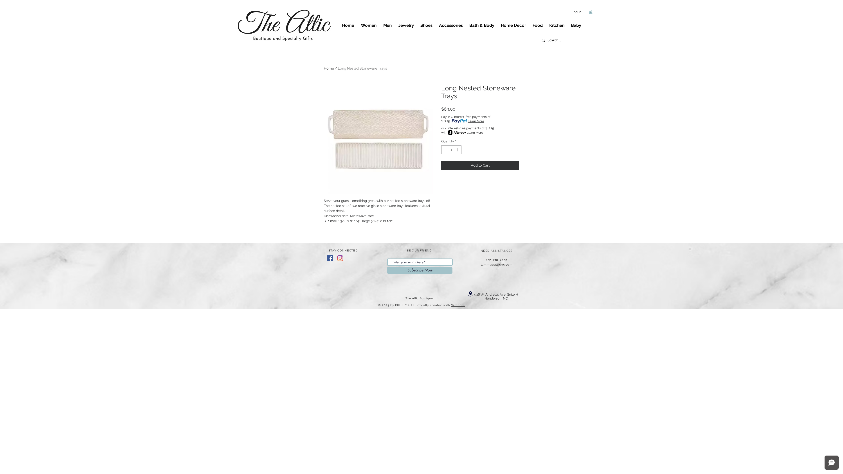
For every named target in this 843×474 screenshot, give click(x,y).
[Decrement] (445, 150)
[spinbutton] (451, 150)
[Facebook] (330, 258)
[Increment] (458, 150)
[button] (591, 12)
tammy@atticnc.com (496, 264)
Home (329, 68)
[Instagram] (340, 258)
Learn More (476, 121)
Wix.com (458, 305)
